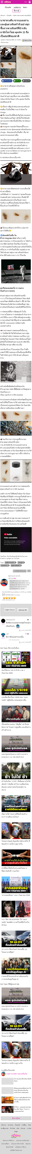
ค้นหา (25, 7)
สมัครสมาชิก (23, 610)
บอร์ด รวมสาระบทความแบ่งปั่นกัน (22, 15)
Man (7, 42)
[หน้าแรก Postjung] (7, 2)
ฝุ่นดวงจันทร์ (15, 565)
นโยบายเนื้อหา (5, 1143)
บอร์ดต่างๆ (17, 7)
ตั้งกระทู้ (16, 11)
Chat (29, 1125)
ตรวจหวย (10, 1125)
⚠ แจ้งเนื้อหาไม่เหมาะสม (20, 571)
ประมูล (20, 562)
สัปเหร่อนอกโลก (10, 619)
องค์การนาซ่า (9, 562)
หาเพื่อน (24, 1125)
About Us (28, 1143)
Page (16, 1131)
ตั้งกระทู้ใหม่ (16, 1118)
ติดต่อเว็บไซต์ (9, 1147)
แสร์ (7, 634)
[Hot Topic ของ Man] (4, 586)
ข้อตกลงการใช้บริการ (8, 1140)
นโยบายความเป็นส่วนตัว (22, 1140)
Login (10, 610)
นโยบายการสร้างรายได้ (17, 1143)
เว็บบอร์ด (8, 7)
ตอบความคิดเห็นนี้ (26, 630)
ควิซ (18, 1128)
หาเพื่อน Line (4, 1128)
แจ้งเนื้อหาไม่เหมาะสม (16, 1150)
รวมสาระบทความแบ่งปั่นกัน (16, 1074)
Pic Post (12, 1128)
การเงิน (29, 1128)
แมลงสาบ (4, 565)
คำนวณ (23, 1128)
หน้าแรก (2, 15)
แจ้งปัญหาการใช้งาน (20, 1147)
